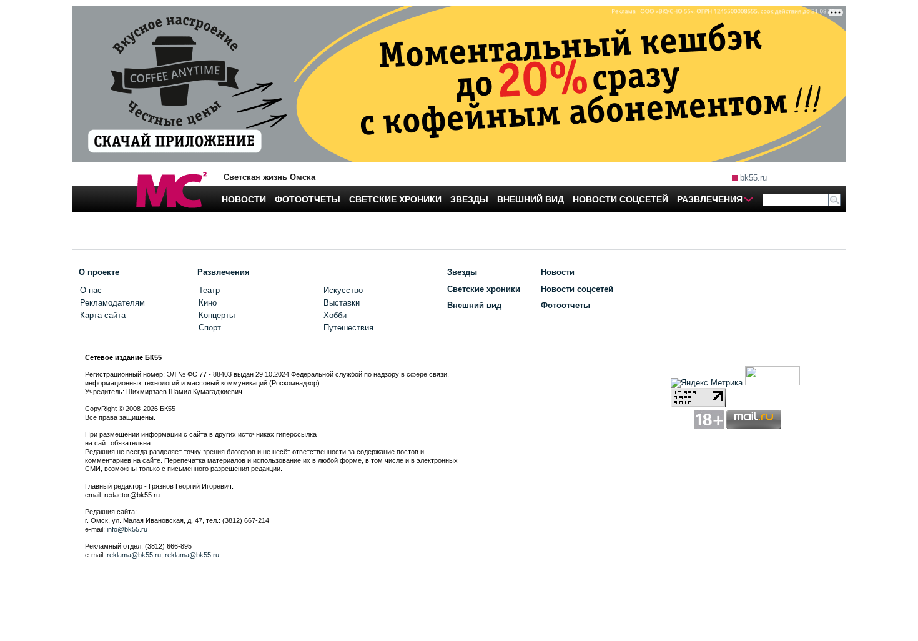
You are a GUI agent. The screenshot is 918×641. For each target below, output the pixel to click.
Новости (558, 272)
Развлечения (223, 272)
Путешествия (348, 327)
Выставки (341, 302)
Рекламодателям (112, 302)
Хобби (335, 315)
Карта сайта (103, 315)
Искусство (343, 290)
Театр (209, 290)
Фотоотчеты (565, 305)
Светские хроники (483, 289)
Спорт (210, 327)
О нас (91, 290)
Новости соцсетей (577, 289)
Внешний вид (474, 305)
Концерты (217, 315)
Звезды (462, 272)
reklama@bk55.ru (134, 555)
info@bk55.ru (127, 529)
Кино (208, 302)
